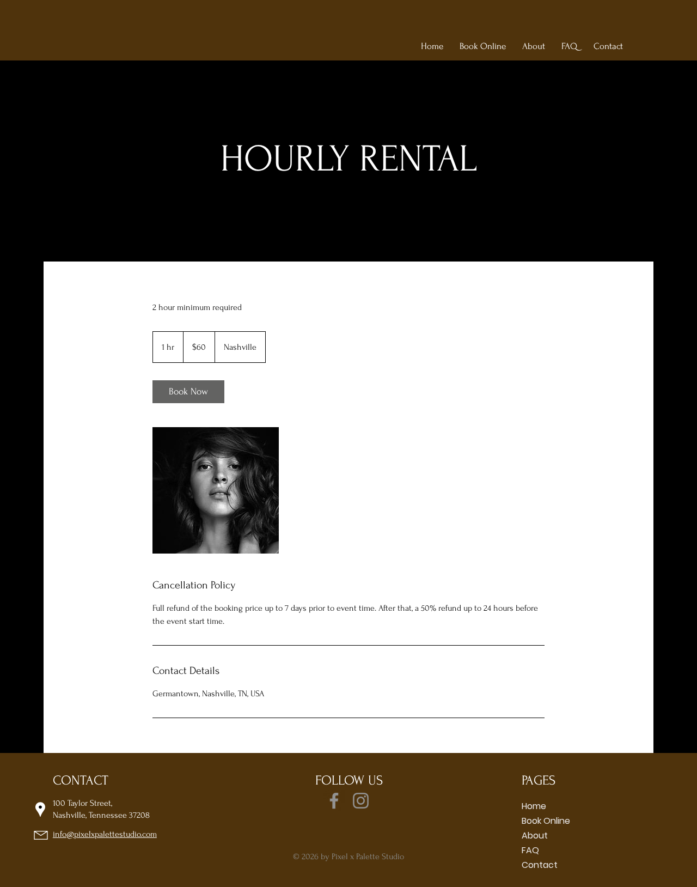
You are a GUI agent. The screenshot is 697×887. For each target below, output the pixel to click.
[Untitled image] (215, 490)
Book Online (546, 821)
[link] (188, 391)
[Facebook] (334, 800)
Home (534, 806)
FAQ (530, 850)
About (535, 835)
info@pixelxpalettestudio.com (105, 834)
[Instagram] (360, 800)
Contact (540, 865)
